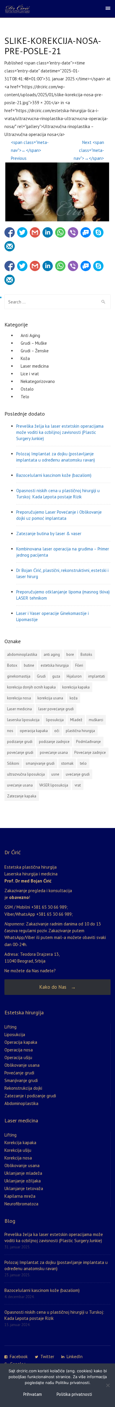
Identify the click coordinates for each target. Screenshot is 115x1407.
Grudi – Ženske (35, 351)
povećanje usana (54, 752)
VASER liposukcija (53, 785)
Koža (25, 358)
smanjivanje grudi (40, 763)
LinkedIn (75, 1356)
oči (56, 730)
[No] (108, 1385)
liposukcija (55, 719)
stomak (67, 763)
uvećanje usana (20, 785)
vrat (78, 785)
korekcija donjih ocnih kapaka (31, 687)
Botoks (86, 654)
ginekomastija (18, 676)
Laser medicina (35, 366)
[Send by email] (9, 246)
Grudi (41, 676)
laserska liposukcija (23, 719)
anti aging (52, 654)
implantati (96, 676)
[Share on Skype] (98, 232)
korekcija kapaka (76, 687)
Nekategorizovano (38, 381)
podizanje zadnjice (54, 741)
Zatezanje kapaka (21, 796)
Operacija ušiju (18, 1057)
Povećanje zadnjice (90, 752)
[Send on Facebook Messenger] (85, 232)
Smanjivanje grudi (21, 1080)
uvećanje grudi (78, 774)
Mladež (76, 719)
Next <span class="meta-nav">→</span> (89, 150)
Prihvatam (32, 1394)
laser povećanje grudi (56, 708)
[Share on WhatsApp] (60, 232)
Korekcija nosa (18, 1158)
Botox (12, 665)
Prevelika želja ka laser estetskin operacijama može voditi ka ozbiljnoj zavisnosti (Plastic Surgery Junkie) (60, 432)
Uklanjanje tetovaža (23, 1188)
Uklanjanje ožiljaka (22, 1181)
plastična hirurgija (80, 730)
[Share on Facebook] (9, 232)
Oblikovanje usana (22, 1065)
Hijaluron (74, 676)
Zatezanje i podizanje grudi (30, 1096)
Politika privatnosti (74, 1394)
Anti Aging (30, 335)
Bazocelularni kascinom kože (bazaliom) (53, 475)
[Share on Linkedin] (47, 232)
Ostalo (27, 389)
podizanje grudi (19, 741)
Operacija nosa (18, 1050)
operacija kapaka (34, 730)
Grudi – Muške (34, 343)
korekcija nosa (19, 698)
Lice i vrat (30, 373)
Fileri (79, 665)
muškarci (96, 719)
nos (10, 730)
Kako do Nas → (57, 987)
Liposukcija (14, 1034)
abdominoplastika (22, 654)
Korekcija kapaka (20, 1142)
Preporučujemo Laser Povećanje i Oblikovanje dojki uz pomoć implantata (59, 515)
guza (56, 676)
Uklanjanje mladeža (23, 1173)
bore (70, 654)
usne (55, 774)
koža (74, 698)
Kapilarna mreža (19, 1196)
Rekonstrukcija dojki (23, 1088)
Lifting (10, 1027)
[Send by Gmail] (35, 232)
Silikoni (13, 763)
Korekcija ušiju (17, 1150)
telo (83, 763)
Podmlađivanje (88, 741)
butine (29, 665)
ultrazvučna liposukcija (26, 774)
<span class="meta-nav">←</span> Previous (30, 150)
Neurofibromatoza (21, 1204)
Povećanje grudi (19, 1073)
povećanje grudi (20, 752)
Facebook (19, 1356)
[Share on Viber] (73, 232)
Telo (25, 396)
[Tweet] (22, 232)
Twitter (47, 1356)
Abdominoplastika (21, 1103)
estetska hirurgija (55, 665)
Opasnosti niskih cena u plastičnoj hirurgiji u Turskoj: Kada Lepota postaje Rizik (58, 494)
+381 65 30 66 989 (49, 907)
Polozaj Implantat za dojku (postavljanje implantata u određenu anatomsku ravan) (55, 457)
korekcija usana (50, 698)
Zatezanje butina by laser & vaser (48, 533)
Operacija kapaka (20, 1042)
